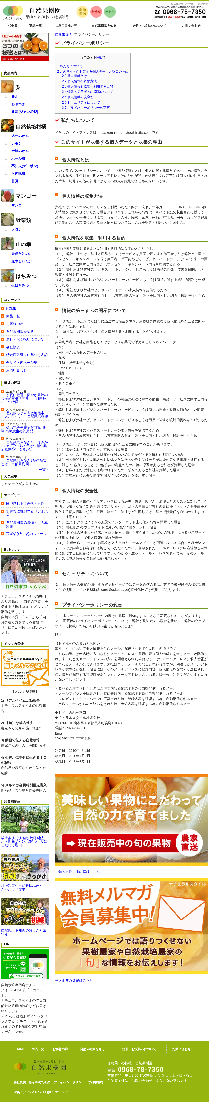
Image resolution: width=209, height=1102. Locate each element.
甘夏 (14, 181)
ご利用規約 (95, 1082)
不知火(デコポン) (24, 166)
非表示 (99, 57)
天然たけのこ (21, 254)
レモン (16, 143)
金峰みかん (20, 151)
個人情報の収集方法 (79, 81)
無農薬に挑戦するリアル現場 (27, 513)
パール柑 (18, 158)
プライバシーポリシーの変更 (86, 108)
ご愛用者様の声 (66, 25)
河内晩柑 (18, 173)
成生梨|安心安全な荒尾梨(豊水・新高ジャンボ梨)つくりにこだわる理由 (24, 841)
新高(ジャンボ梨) (24, 112)
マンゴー (18, 205)
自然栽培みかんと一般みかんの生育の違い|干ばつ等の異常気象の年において (24, 446)
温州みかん (20, 136)
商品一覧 (35, 25)
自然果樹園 (63, 34)
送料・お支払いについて (149, 25)
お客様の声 (14, 324)
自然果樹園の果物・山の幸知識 (27, 524)
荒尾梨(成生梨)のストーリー (26, 535)
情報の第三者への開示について (87, 91)
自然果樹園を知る (104, 25)
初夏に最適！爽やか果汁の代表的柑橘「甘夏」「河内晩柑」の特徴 (24, 398)
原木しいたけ (21, 261)
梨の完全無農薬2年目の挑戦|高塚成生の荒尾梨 (23, 429)
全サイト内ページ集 (21, 363)
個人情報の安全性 (77, 97)
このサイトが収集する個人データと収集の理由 (92, 71)
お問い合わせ (191, 25)
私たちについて (70, 66)
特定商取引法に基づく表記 (27, 355)
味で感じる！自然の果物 (25, 504)
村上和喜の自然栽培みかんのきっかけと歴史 (23, 887)
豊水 (14, 97)
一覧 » (44, 470)
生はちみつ (20, 285)
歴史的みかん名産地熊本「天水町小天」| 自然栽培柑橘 (24, 414)
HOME (12, 25)
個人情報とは (74, 76)
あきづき (18, 104)
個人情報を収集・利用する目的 (87, 86)
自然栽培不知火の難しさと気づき (23, 932)
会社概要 (13, 347)
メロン (16, 229)
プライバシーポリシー (69, 1082)
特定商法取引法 (39, 1082)
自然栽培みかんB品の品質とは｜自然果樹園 (24, 462)
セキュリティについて (81, 102)
